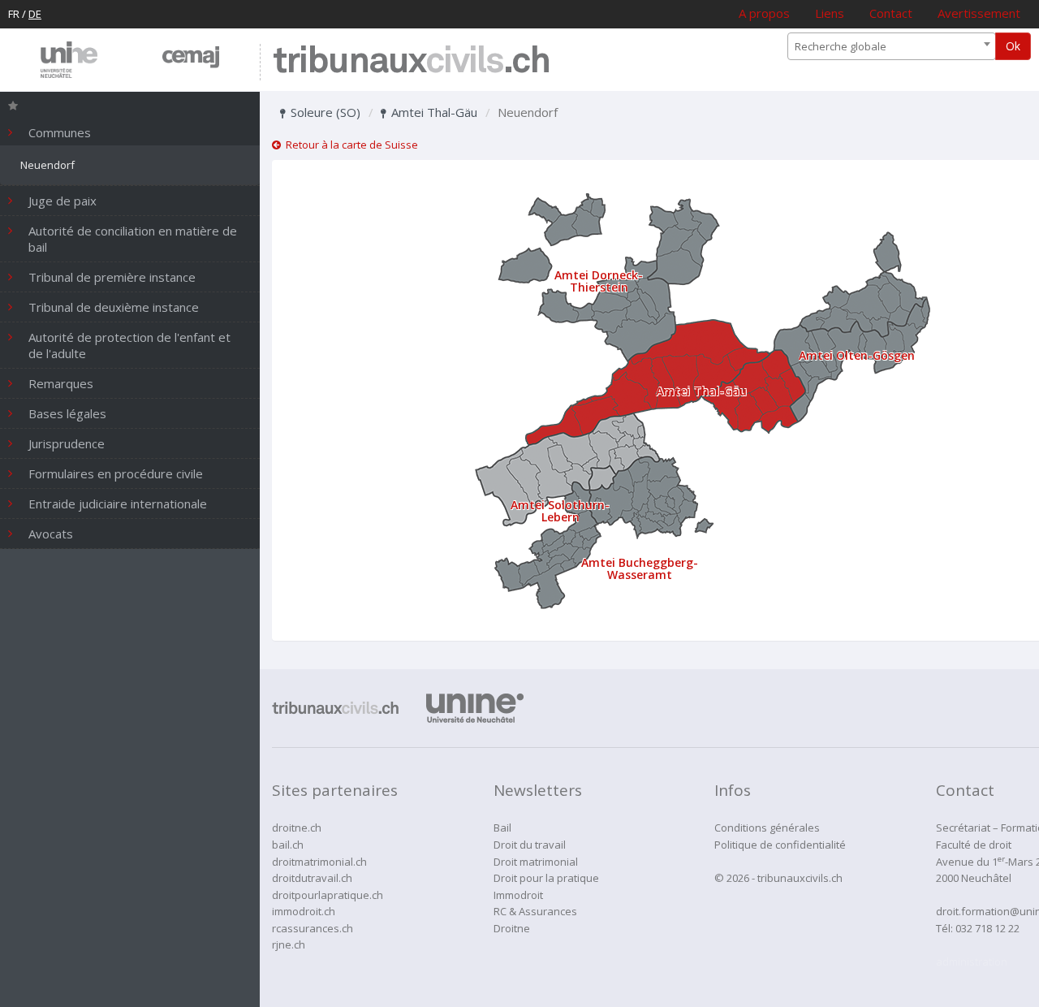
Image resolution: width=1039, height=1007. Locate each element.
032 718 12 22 (987, 928)
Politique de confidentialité (780, 844)
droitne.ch (296, 827)
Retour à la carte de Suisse (349, 144)
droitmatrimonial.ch (319, 861)
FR (13, 13)
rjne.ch (288, 944)
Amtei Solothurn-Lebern (560, 511)
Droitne (512, 928)
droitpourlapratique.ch (327, 895)
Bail (502, 827)
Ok (1013, 46)
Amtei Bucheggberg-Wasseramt (639, 568)
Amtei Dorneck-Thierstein (598, 281)
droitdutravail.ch (312, 878)
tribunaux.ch (411, 62)
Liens (829, 13)
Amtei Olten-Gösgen (857, 355)
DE (34, 13)
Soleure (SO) (323, 112)
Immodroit (518, 895)
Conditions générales (767, 827)
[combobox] (891, 46)
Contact (890, 13)
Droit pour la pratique (546, 878)
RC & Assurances (535, 911)
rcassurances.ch (312, 928)
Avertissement (979, 13)
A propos (764, 13)
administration (971, 961)
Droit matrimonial (536, 861)
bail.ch (288, 844)
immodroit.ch (303, 911)
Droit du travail (530, 844)
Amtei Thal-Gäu (432, 112)
